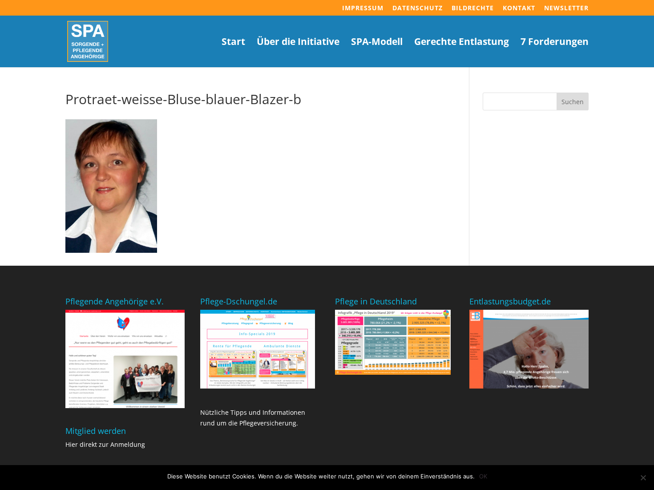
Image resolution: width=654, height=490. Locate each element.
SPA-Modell (377, 43)
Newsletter (566, 8)
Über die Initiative (298, 43)
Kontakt (519, 8)
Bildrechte (473, 8)
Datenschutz (417, 8)
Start (233, 43)
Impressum (363, 8)
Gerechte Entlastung (461, 43)
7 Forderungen (555, 43)
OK (483, 476)
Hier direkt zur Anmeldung (105, 444)
